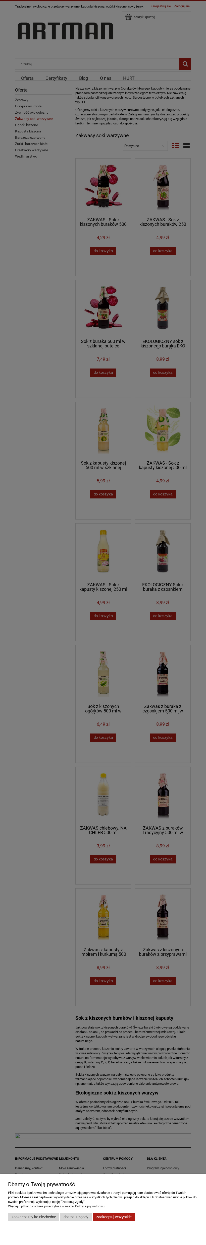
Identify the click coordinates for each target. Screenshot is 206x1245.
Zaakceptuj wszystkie (114, 1217)
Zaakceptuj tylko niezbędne (34, 1217)
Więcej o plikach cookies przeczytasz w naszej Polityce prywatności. (56, 1206)
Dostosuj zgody (76, 1217)
